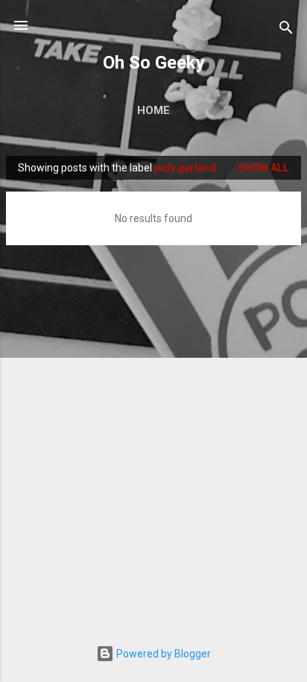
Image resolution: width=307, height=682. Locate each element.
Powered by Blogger (162, 654)
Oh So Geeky (154, 62)
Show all (263, 168)
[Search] (286, 30)
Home (153, 110)
